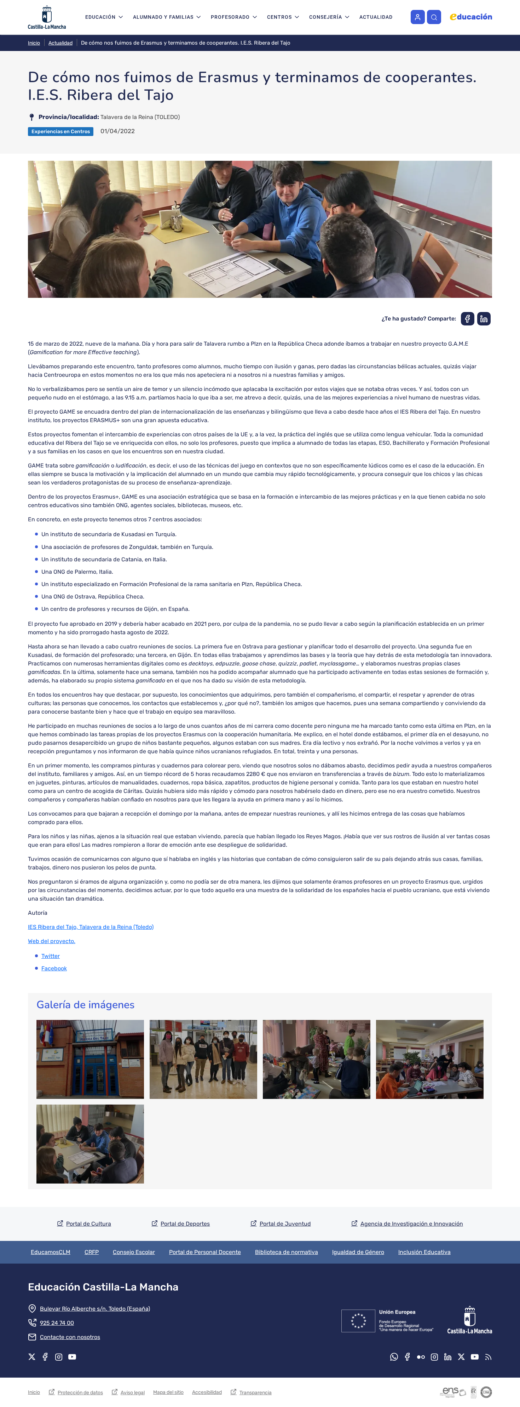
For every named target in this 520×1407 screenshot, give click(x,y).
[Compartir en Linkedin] (484, 318)
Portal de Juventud (285, 1223)
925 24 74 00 (57, 1323)
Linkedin (448, 1357)
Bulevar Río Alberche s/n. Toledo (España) (95, 1308)
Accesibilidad (207, 1392)
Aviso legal (133, 1393)
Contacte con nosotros (70, 1337)
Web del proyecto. (51, 941)
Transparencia (255, 1393)
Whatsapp (394, 1357)
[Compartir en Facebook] (467, 318)
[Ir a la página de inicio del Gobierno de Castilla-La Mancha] (469, 1319)
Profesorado (230, 17)
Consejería (325, 17)
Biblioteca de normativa (286, 1252)
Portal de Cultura (88, 1223)
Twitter (50, 956)
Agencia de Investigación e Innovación (411, 1223)
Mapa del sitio (168, 1392)
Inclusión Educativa (424, 1252)
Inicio (34, 43)
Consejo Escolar (134, 1252)
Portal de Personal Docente (205, 1252)
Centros (279, 17)
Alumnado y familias (163, 17)
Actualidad (376, 17)
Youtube (72, 1357)
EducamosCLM (50, 1252)
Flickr (421, 1357)
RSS (488, 1357)
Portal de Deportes (185, 1223)
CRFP (92, 1252)
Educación (100, 17)
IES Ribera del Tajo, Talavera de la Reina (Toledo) (91, 927)
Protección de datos (80, 1393)
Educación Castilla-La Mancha (103, 1287)
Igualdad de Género (358, 1252)
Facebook (54, 968)
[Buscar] (434, 17)
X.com (32, 1357)
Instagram (59, 1357)
